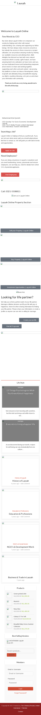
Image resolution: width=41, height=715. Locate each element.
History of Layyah (20, 478)
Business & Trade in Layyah (20, 577)
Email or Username (14, 669)
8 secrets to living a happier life (20, 424)
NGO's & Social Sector (20, 544)
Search (11, 655)
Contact (20, 711)
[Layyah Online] (20, 2)
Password (11, 679)
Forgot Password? (20, 693)
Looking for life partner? (17, 297)
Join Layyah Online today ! (20, 24)
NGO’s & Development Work (20, 547)
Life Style (20, 387)
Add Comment (25, 483)
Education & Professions (20, 511)
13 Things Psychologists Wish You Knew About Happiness (20, 392)
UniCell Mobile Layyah (16, 641)
